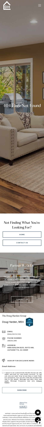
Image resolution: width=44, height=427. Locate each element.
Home (22, 234)
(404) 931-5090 (12, 340)
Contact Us (22, 243)
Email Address (9, 366)
